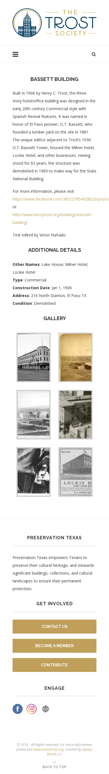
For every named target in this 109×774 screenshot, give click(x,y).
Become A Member (54, 646)
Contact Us (55, 626)
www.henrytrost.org (48, 749)
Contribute (54, 665)
